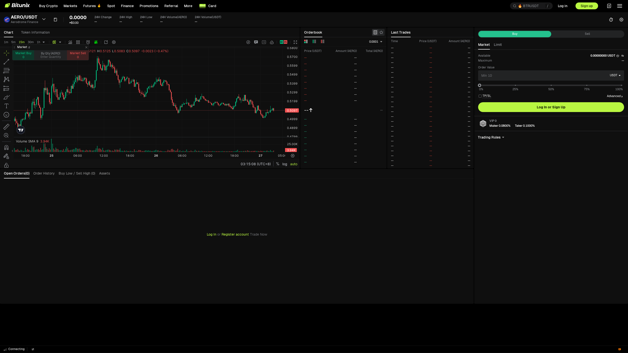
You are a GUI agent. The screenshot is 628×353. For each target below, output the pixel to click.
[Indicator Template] (78, 42)
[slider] (479, 85)
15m (22, 42)
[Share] (106, 42)
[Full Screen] (295, 42)
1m (6, 42)
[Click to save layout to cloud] (272, 42)
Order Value (486, 67)
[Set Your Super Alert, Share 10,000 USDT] (96, 42)
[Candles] (54, 42)
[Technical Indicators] (70, 42)
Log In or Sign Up (551, 107)
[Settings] (114, 42)
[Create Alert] (88, 42)
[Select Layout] (264, 42)
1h (38, 42)
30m (31, 42)
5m (13, 42)
